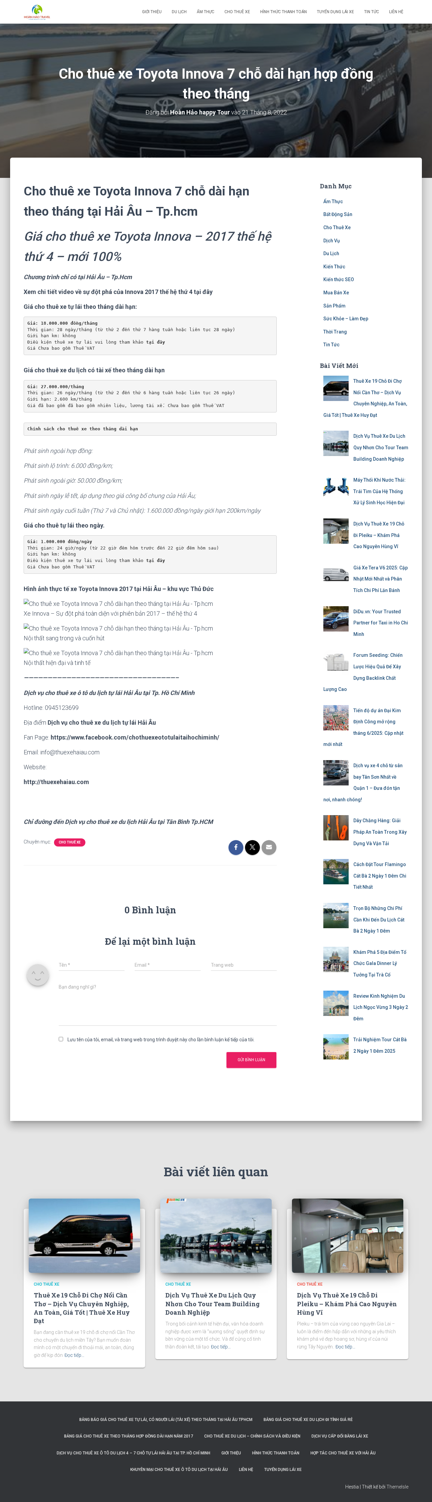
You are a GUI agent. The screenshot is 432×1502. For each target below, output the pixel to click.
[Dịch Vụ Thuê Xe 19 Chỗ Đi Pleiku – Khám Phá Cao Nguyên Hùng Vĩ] (347, 1235)
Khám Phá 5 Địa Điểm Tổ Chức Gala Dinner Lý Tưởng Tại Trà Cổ (379, 963)
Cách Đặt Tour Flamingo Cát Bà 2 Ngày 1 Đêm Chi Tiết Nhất (379, 876)
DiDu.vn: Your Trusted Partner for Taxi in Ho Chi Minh (380, 623)
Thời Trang (335, 331)
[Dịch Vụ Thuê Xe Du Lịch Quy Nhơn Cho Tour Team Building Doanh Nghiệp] (216, 1235)
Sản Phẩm (334, 306)
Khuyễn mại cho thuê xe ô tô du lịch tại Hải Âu (179, 1469)
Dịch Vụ (331, 240)
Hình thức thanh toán (283, 11)
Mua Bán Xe (336, 292)
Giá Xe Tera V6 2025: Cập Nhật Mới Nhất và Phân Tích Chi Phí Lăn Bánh (380, 579)
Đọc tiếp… (74, 1355)
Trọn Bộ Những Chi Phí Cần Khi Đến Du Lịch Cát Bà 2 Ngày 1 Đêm (378, 920)
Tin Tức (371, 11)
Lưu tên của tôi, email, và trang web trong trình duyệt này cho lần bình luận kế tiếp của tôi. (161, 1039)
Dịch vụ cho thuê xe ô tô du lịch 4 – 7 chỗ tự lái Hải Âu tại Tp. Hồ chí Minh (133, 1453)
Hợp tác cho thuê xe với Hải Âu (343, 1453)
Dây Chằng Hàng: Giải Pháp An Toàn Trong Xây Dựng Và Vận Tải (380, 832)
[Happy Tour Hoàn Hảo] (37, 11)
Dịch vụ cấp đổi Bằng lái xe (340, 1436)
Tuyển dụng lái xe (335, 11)
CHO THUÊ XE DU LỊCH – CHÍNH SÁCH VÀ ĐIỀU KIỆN (252, 1436)
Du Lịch (179, 11)
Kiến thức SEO (338, 279)
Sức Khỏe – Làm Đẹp (345, 318)
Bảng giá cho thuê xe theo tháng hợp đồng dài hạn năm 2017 (128, 1436)
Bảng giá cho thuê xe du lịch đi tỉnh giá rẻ (308, 1419)
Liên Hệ (396, 11)
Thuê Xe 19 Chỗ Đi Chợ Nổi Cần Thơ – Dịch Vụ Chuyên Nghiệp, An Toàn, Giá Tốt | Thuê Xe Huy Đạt (82, 1308)
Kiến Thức (334, 266)
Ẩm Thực (205, 11)
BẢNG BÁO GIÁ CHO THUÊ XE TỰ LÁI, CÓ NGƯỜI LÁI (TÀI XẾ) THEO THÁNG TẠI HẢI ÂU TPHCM (165, 1419)
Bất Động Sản (337, 214)
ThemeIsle (397, 1487)
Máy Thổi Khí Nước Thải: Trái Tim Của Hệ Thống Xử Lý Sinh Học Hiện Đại (379, 491)
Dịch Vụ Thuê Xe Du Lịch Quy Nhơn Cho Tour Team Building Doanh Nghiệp (380, 447)
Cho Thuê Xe (237, 11)
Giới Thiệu (152, 11)
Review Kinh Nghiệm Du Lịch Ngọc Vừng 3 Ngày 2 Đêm (380, 1007)
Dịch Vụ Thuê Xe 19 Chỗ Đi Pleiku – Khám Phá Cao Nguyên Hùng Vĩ (378, 535)
